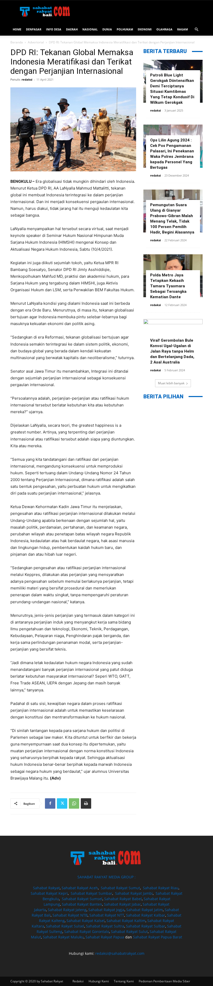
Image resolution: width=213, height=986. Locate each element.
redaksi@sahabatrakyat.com (119, 953)
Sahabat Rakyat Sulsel (65, 926)
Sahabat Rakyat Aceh (80, 887)
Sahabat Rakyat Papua (104, 937)
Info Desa (53, 29)
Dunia (107, 29)
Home (17, 29)
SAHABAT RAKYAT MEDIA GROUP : (106, 876)
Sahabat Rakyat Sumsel (82, 898)
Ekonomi (145, 29)
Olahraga (164, 29)
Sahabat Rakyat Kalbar (145, 915)
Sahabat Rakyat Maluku (63, 937)
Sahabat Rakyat (46, 887)
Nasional (90, 29)
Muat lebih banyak (171, 383)
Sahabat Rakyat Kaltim (125, 920)
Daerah (72, 29)
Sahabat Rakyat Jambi (134, 893)
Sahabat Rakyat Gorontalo (86, 931)
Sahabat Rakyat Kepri (49, 893)
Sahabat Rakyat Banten (82, 904)
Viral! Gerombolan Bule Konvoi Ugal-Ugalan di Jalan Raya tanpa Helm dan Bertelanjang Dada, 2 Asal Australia (172, 351)
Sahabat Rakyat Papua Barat (157, 937)
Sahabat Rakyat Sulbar (145, 926)
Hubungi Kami (99, 981)
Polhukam (125, 29)
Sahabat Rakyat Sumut (120, 887)
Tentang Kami (124, 981)
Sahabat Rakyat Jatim (144, 909)
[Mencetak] (86, 803)
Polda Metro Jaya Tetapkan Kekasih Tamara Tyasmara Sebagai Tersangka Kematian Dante (168, 286)
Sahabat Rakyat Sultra (105, 926)
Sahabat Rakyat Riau (160, 887)
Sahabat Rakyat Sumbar (91, 893)
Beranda (16, 42)
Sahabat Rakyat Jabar (122, 904)
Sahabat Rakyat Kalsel (85, 920)
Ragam (182, 29)
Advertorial (36, 42)
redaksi (27, 79)
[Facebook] (50, 803)
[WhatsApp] (74, 803)
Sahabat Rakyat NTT (106, 915)
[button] (196, 29)
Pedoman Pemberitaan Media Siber (164, 981)
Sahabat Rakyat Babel (123, 898)
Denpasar (33, 29)
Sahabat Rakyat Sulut (129, 931)
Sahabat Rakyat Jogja (106, 909)
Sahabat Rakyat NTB (70, 915)
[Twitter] (62, 803)
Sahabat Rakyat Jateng (67, 909)
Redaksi (78, 981)
